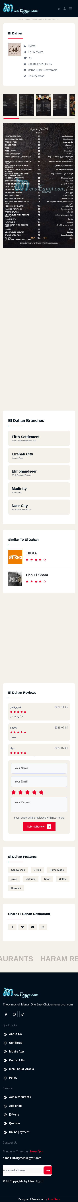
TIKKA (31, 553)
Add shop (15, 1106)
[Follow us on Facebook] (6, 1014)
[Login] (64, 8)
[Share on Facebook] (12, 927)
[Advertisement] (39, 371)
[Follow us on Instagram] (14, 1014)
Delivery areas (36, 76)
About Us (15, 1034)
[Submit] (48, 1170)
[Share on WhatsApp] (43, 927)
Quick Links (10, 1025)
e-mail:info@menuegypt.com (22, 1158)
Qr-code (14, 1123)
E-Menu (14, 1114)
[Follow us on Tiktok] (22, 1014)
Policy (13, 1077)
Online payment (19, 1132)
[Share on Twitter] (22, 927)
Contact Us (17, 1060)
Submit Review (36, 826)
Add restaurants (20, 1097)
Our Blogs (15, 1042)
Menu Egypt (36, 1181)
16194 (31, 45)
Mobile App (16, 1051)
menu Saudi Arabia (21, 1069)
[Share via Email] (32, 927)
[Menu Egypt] (21, 8)
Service (7, 1088)
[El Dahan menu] (10, 105)
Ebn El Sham (37, 575)
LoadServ (54, 1199)
